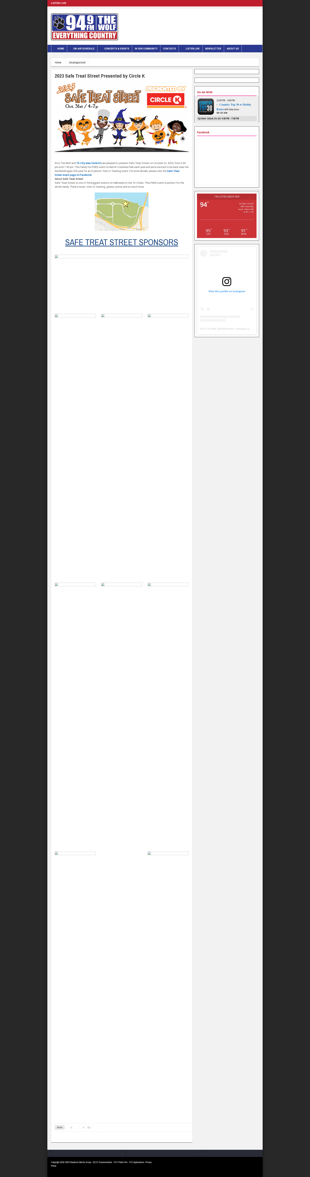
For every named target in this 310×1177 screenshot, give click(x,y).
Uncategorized (77, 62)
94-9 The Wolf (208, 328)
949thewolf (226, 328)
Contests (169, 48)
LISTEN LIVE (193, 48)
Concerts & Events (116, 48)
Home (60, 48)
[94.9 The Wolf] (84, 26)
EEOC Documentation (102, 1162)
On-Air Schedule (84, 48)
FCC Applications (136, 1162)
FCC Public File (121, 1162)
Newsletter (213, 48)
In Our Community (146, 48)
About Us (233, 48)
